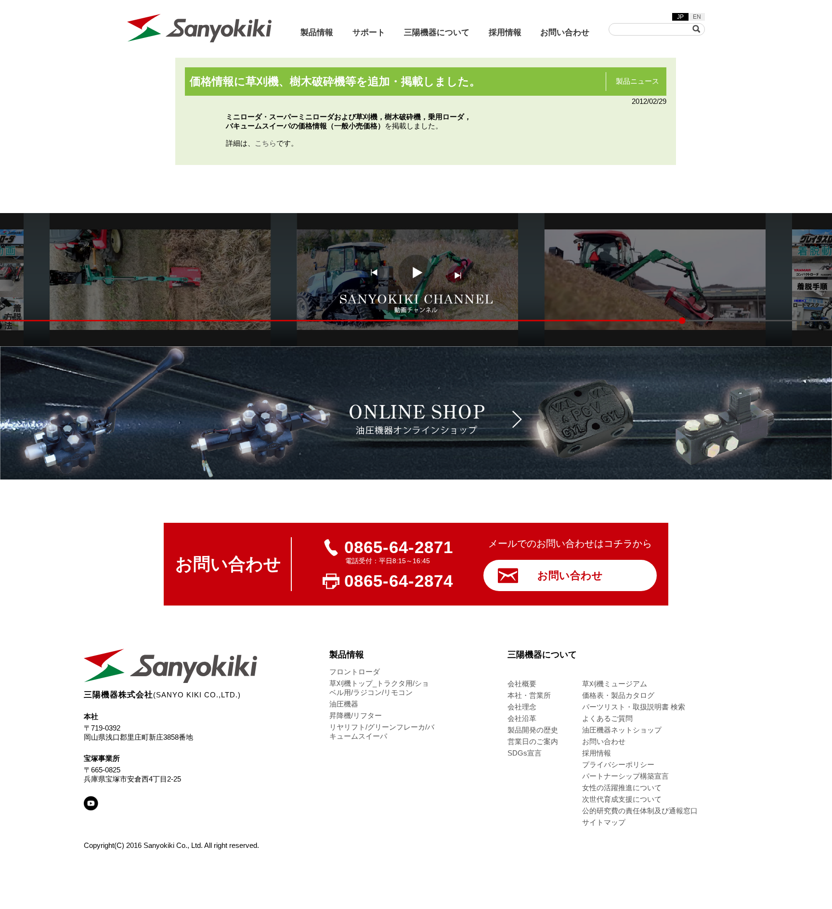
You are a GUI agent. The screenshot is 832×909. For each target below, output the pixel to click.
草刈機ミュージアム (614, 684)
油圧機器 (343, 704)
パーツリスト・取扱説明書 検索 (633, 707)
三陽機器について (436, 32)
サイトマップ (603, 822)
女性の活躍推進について (622, 787)
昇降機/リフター (355, 715)
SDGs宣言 (524, 753)
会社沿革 (521, 718)
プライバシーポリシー (618, 764)
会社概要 (521, 684)
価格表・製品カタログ (618, 695)
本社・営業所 (529, 695)
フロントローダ (354, 672)
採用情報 (505, 32)
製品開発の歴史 (532, 730)
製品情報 (316, 32)
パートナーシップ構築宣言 (625, 776)
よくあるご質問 (607, 718)
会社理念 (521, 707)
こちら (265, 143)
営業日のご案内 (532, 741)
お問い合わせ (564, 32)
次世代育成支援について (622, 799)
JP (680, 16)
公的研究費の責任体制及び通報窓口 (640, 811)
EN (697, 16)
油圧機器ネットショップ (622, 730)
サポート (368, 32)
